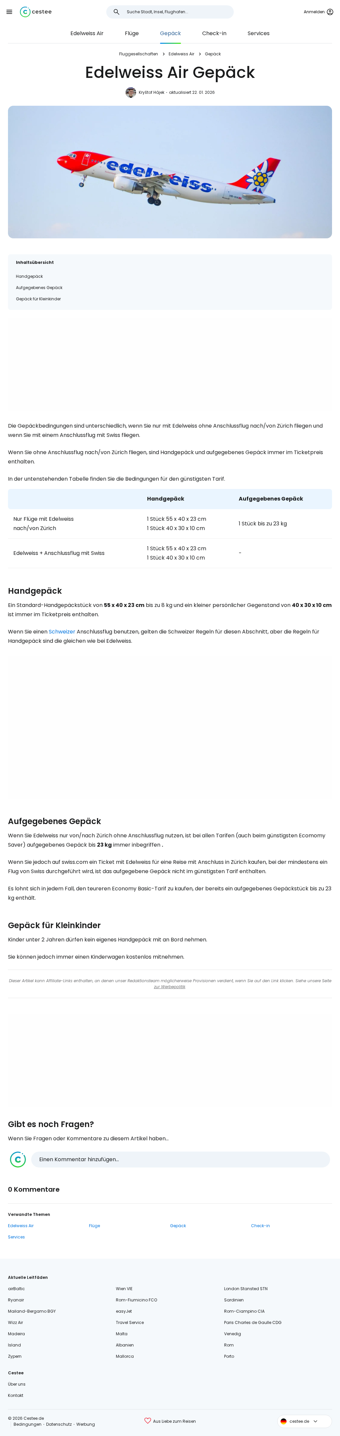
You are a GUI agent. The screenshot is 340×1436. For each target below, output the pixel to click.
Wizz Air (15, 1322)
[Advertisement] (170, 364)
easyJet (124, 1311)
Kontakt (15, 1395)
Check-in (214, 33)
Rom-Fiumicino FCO (136, 1300)
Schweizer (62, 631)
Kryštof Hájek (151, 92)
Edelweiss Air (87, 33)
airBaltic (16, 1288)
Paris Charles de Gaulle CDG (253, 1322)
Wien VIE (124, 1288)
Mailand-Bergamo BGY (32, 1311)
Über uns (17, 1384)
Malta (122, 1334)
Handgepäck (29, 276)
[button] (9, 12)
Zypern (15, 1356)
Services (259, 33)
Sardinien (234, 1300)
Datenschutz (59, 1424)
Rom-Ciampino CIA (244, 1311)
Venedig (232, 1334)
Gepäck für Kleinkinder (38, 299)
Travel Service (130, 1322)
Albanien (125, 1345)
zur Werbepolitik (169, 986)
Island (14, 1345)
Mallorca (125, 1356)
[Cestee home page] (35, 12)
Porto (229, 1356)
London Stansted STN (246, 1288)
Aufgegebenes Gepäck (39, 287)
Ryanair (16, 1300)
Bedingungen (28, 1424)
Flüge (132, 33)
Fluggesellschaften (138, 54)
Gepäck (170, 33)
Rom (229, 1345)
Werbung (85, 1424)
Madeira (16, 1334)
